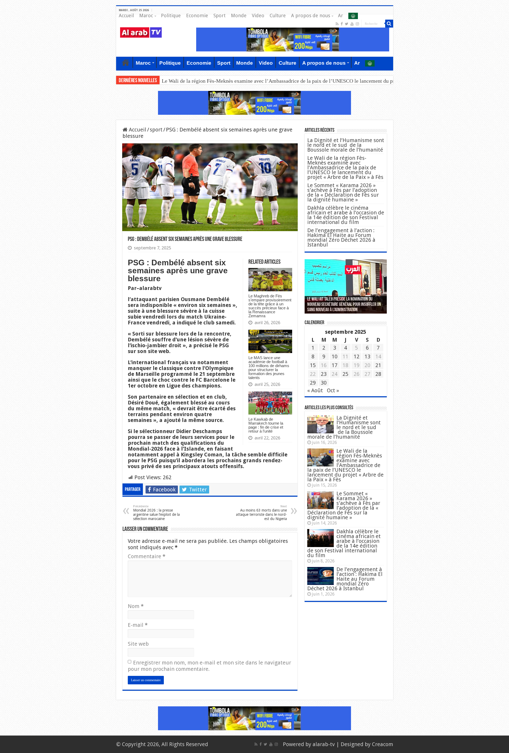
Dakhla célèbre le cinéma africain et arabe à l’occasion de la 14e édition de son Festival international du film (345, 215)
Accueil (126, 15)
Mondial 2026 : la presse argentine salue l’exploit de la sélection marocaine (156, 513)
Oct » (333, 390)
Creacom (382, 744)
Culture (278, 15)
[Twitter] (346, 24)
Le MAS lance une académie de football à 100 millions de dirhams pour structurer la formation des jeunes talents (268, 367)
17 (334, 365)
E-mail (138, 625)
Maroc (146, 15)
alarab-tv (324, 744)
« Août (315, 390)
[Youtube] (352, 24)
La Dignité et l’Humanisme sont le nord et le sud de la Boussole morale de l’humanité (345, 145)
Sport (219, 15)
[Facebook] (341, 24)
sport (156, 129)
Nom (136, 606)
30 (324, 383)
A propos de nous (310, 15)
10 (334, 356)
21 (378, 365)
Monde (239, 15)
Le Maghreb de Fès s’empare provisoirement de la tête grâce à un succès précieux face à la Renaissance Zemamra (269, 306)
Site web (138, 644)
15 (313, 365)
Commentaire (146, 556)
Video (258, 15)
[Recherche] (389, 24)
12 (356, 356)
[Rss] (337, 24)
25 (345, 374)
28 (378, 374)
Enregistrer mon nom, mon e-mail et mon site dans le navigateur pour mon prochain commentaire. (209, 665)
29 (313, 383)
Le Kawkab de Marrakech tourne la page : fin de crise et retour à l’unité (265, 425)
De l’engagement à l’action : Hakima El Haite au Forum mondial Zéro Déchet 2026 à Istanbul (341, 237)
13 (367, 356)
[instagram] (357, 24)
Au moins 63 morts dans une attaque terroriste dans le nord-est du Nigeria (261, 513)
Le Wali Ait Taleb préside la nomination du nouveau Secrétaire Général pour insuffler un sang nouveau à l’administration (344, 304)
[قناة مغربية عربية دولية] (141, 32)
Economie (197, 15)
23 (324, 374)
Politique (171, 15)
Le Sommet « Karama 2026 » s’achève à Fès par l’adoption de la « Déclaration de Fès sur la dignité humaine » (343, 192)
